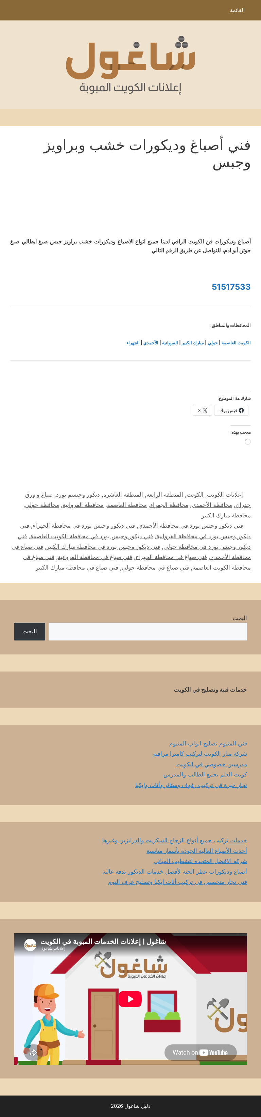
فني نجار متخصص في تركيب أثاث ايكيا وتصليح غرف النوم (177, 881)
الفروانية (170, 342)
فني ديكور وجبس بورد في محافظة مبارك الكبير (103, 546)
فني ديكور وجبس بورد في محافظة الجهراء (84, 525)
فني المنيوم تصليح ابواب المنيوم (208, 743)
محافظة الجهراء (169, 504)
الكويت (195, 494)
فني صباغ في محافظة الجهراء (171, 557)
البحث (239, 618)
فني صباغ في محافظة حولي (155, 567)
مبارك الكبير (193, 342)
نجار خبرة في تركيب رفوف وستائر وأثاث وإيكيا (191, 785)
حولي (213, 342)
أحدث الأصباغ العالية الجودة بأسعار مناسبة (196, 850)
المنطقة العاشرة (123, 494)
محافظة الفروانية (83, 504)
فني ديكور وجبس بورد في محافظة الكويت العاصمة (91, 536)
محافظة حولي (42, 504)
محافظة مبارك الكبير (226, 515)
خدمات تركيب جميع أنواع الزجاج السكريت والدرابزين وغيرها (174, 840)
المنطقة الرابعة (164, 494)
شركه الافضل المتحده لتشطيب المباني (200, 861)
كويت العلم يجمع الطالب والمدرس (205, 774)
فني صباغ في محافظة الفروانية (95, 557)
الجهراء (133, 342)
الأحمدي (150, 342)
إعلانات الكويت (225, 494)
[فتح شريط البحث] (10, 12)
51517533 (231, 287)
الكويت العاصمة (236, 342)
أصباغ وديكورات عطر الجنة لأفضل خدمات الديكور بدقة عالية (174, 871)
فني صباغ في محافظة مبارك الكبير (77, 567)
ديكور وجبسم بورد (78, 494)
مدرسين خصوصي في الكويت (211, 764)
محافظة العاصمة (127, 504)
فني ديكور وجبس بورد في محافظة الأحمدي (190, 525)
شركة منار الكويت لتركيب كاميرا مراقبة (200, 753)
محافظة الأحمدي (212, 504)
